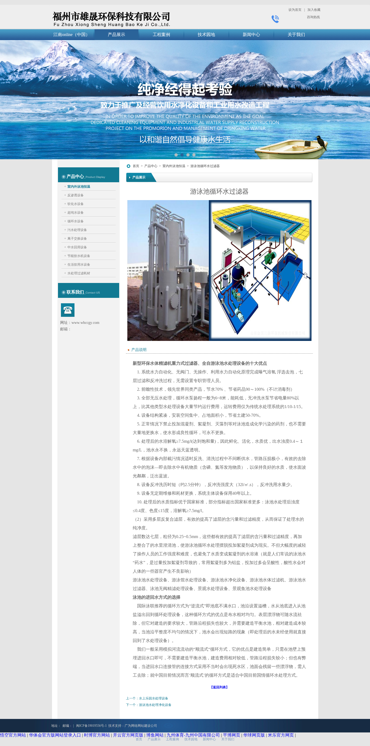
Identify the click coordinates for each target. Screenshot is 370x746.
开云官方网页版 (128, 735)
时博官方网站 (97, 735)
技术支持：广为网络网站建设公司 (132, 726)
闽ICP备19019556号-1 (91, 726)
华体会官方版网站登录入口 (55, 735)
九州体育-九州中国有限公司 (193, 735)
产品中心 (150, 166)
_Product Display (94, 176)
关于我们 (296, 34)
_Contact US (92, 292)
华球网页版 (254, 735)
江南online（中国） (71, 34)
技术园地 (206, 34)
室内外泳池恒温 (78, 186)
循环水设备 (75, 221)
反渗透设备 (75, 195)
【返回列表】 (219, 687)
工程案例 (161, 34)
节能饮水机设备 (78, 256)
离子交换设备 (77, 238)
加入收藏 (313, 10)
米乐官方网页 (281, 735)
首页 (136, 166)
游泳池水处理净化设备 (155, 705)
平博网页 (231, 735)
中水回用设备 (77, 247)
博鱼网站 (155, 735)
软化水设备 (75, 204)
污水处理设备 (77, 230)
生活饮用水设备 (78, 264)
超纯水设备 (75, 212)
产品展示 (116, 34)
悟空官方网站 (13, 735)
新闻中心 (251, 34)
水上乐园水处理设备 (153, 698)
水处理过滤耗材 (78, 273)
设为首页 (294, 10)
